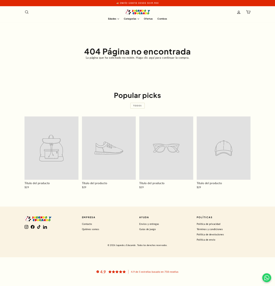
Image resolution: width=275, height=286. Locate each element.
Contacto (87, 223)
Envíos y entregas (149, 223)
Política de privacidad (208, 223)
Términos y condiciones (210, 229)
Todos (137, 105)
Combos (162, 18)
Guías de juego (147, 229)
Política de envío (206, 239)
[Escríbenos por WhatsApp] (266, 277)
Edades (112, 18)
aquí (152, 57)
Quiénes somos (90, 229)
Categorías (130, 18)
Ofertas (148, 18)
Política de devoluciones (210, 234)
